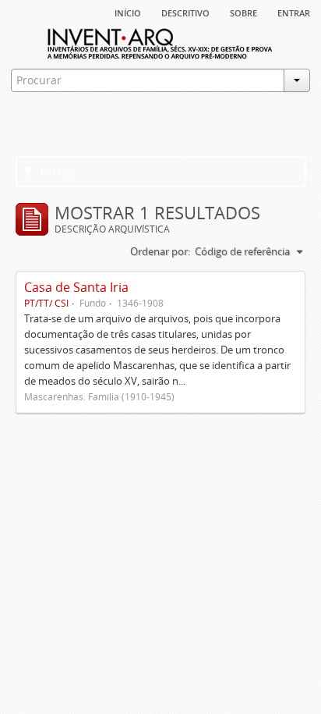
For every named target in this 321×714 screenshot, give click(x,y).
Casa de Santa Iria (76, 287)
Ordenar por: (160, 251)
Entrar (293, 11)
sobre (243, 11)
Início (128, 11)
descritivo (185, 11)
